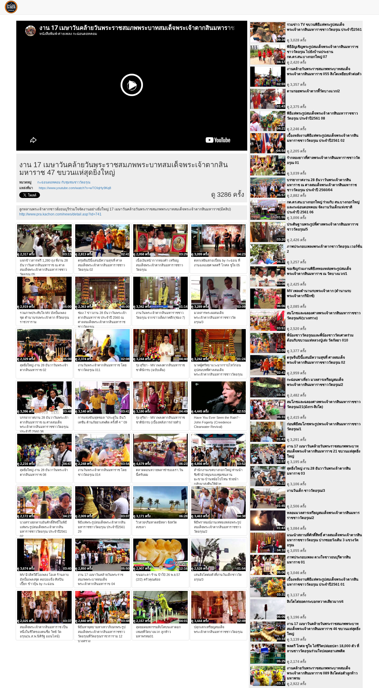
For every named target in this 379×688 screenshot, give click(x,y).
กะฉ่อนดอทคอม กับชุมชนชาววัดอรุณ (63, 182)
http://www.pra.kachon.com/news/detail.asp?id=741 (60, 214)
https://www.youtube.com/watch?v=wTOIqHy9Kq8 (75, 188)
